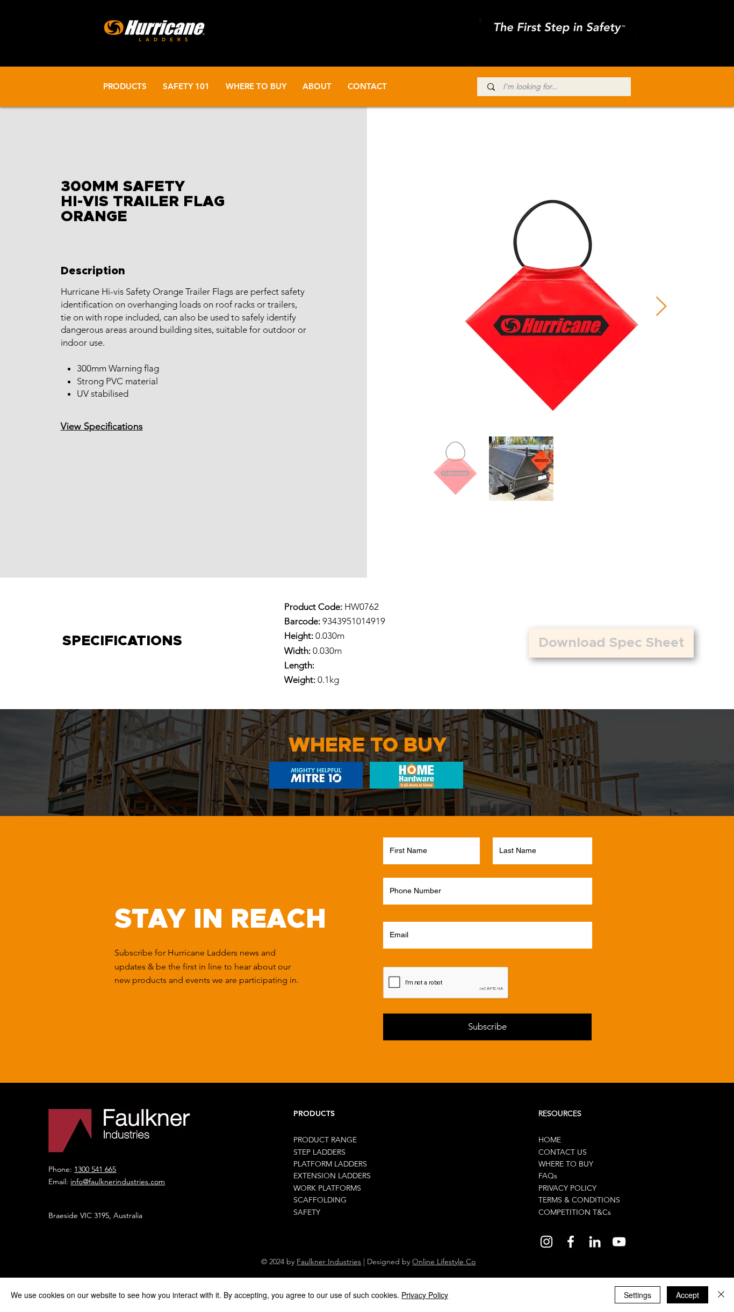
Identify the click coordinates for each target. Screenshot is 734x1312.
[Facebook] (571, 1242)
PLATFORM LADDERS (330, 1164)
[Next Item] (661, 306)
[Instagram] (546, 1242)
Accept (687, 1294)
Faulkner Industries (329, 1261)
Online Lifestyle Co (444, 1261)
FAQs (547, 1175)
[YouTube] (619, 1242)
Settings (637, 1294)
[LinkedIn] (595, 1242)
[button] (611, 643)
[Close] (721, 1294)
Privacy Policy (424, 1294)
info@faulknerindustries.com (117, 1181)
